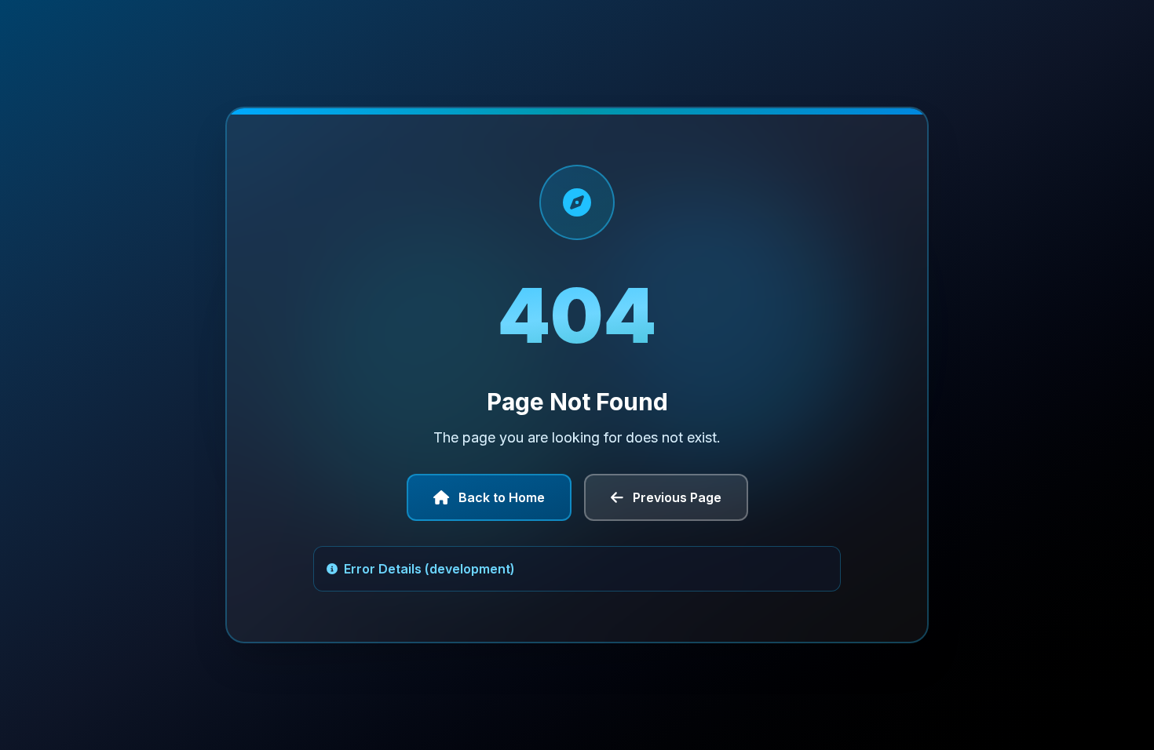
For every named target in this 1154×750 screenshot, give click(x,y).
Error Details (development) (429, 569)
